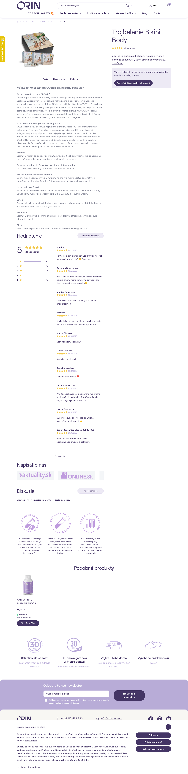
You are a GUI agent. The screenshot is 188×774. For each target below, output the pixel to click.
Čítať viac (117, 63)
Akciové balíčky (124, 13)
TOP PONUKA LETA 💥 (41, 13)
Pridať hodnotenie (90, 236)
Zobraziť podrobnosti (31, 767)
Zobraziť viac (60, 456)
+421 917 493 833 (71, 718)
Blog (144, 13)
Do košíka (30, 623)
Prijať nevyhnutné (153, 742)
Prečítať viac (31, 740)
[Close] (168, 727)
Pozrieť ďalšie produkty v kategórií (133, 83)
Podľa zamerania (97, 13)
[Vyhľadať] (127, 5)
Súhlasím (153, 735)
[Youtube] (168, 718)
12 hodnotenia (129, 48)
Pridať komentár (90, 491)
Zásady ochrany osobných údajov (64, 703)
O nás (156, 13)
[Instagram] (160, 718)
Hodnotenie (59, 79)
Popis (45, 79)
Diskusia (74, 79)
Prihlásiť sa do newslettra (129, 695)
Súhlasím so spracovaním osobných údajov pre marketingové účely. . (79, 701)
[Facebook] (151, 718)
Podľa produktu (69, 13)
